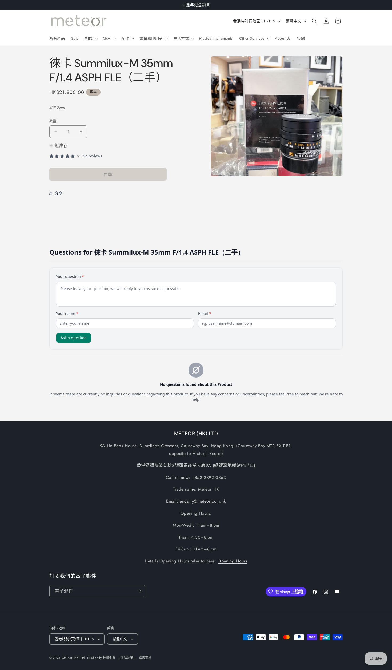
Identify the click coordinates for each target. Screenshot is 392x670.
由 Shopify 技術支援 (101, 658)
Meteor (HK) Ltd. (74, 658)
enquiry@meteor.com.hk (203, 501)
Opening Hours (232, 561)
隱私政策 (127, 658)
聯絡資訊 (145, 658)
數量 (53, 121)
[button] (91, 38)
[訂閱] (139, 591)
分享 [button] (58, 193)
